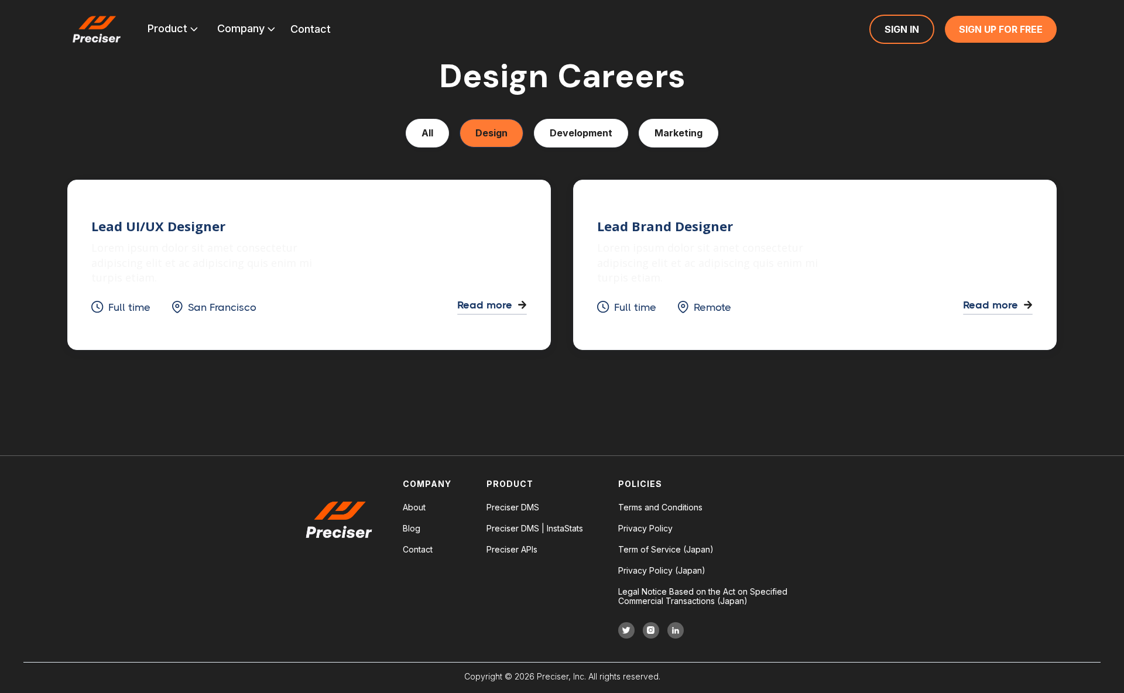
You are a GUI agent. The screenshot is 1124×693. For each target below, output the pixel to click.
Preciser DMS (512, 507)
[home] (96, 29)
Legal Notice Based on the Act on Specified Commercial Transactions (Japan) (702, 596)
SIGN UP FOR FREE (1001, 29)
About (414, 507)
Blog (411, 528)
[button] (173, 29)
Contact (418, 549)
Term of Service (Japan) (666, 549)
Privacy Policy (645, 528)
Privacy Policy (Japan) (661, 570)
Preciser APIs (511, 549)
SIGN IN (902, 29)
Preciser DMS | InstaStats (534, 528)
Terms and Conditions (660, 507)
